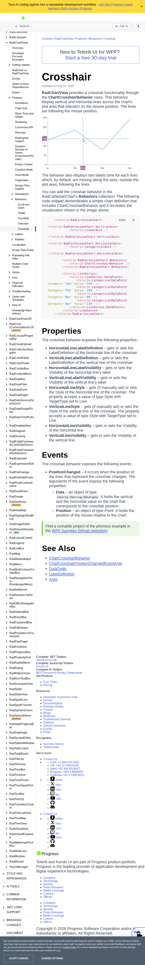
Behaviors (95, 38)
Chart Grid (21, 108)
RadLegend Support (21, 139)
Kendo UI (42, 666)
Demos (47, 700)
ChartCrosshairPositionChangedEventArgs (85, 563)
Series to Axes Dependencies (20, 85)
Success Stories (53, 743)
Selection (23, 223)
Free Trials (50, 681)
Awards (48, 884)
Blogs (47, 712)
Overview (17, 47)
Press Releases (53, 887)
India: (65, 768)
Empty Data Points (23, 249)
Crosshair (23, 228)
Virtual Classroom (54, 725)
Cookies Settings (52, 958)
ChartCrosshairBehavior (69, 558)
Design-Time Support (22, 187)
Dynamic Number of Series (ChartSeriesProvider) (24, 152)
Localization (19, 244)
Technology (50, 880)
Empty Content (23, 164)
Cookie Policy (70, 947)
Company (49, 877)
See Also (58, 548)
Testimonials (51, 747)
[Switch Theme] (138, 26)
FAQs (46, 731)
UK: (64, 765)
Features (80, 38)
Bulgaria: (66, 771)
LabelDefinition (61, 574)
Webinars (49, 716)
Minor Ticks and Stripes (24, 115)
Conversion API (24, 127)
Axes (53, 579)
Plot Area (20, 132)
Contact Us (50, 759)
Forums (48, 709)
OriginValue (21, 180)
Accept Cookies (18, 958)
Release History (53, 706)
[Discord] (52, 807)
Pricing (47, 685)
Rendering (21, 121)
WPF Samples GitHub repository (79, 531)
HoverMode (22, 174)
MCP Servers (44, 672)
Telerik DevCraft (46, 659)
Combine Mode (24, 169)
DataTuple (57, 568)
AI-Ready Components (68, 672)
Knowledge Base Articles (22, 312)
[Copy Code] (133, 220)
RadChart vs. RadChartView (20, 72)
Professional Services (57, 719)
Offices (47, 896)
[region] (72, 950)
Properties (61, 330)
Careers (48, 893)
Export (16, 92)
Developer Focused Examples (18, 56)
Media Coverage (53, 890)
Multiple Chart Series (20, 265)
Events (16, 78)
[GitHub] (52, 803)
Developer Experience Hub (60, 697)
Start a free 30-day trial (90, 57)
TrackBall (23, 218)
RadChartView (64, 38)
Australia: (67, 774)
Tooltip (21, 212)
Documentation (52, 703)
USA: (64, 762)
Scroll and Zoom (23, 206)
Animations (21, 102)
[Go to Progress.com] (47, 855)
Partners (48, 722)
